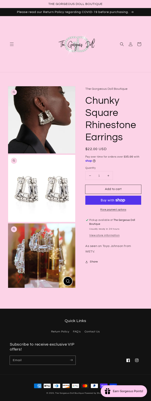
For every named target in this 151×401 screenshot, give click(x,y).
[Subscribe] (71, 360)
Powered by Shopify (95, 393)
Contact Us (92, 331)
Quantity (90, 168)
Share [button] (94, 261)
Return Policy (60, 331)
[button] (11, 44)
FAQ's (77, 331)
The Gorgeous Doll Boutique (69, 393)
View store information (104, 235)
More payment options (113, 209)
